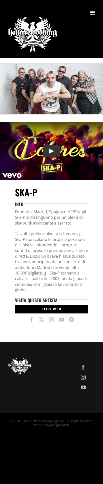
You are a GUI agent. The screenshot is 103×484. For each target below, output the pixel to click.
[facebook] (31, 319)
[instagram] (51, 319)
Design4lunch (59, 425)
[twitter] (41, 319)
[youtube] (61, 319)
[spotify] (71, 319)
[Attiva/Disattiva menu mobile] (93, 12)
